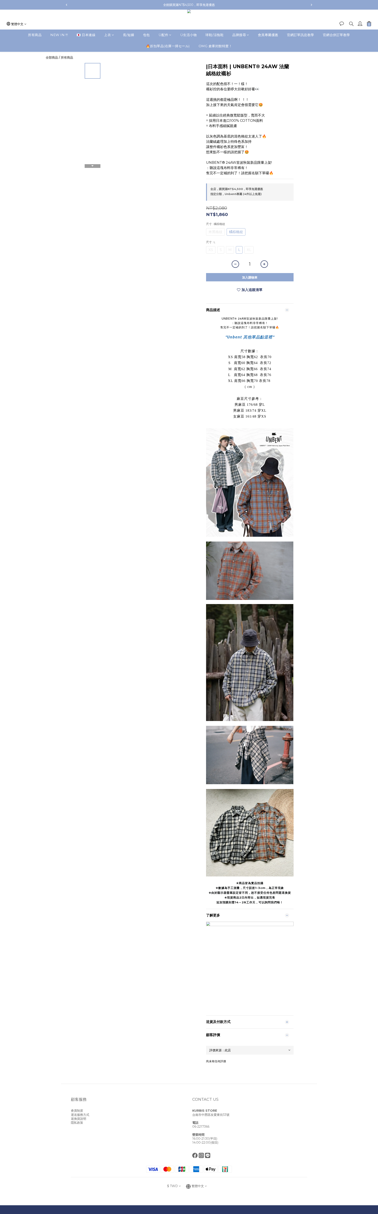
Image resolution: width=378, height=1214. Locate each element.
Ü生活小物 (188, 35)
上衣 (107, 35)
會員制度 (77, 1111)
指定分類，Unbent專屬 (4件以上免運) (236, 194)
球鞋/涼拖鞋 (214, 35)
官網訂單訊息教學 (300, 35)
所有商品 (35, 35)
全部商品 (52, 57)
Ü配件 (163, 35)
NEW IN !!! (59, 35)
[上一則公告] (66, 5)
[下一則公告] (311, 5)
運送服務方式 (80, 1115)
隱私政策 (77, 1123)
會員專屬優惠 (268, 35)
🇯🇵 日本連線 (86, 35)
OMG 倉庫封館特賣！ (215, 46)
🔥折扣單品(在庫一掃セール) (168, 46)
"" (249, 337)
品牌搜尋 (239, 35)
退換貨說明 (78, 1119)
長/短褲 (128, 35)
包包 (146, 35)
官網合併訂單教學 (336, 35)
